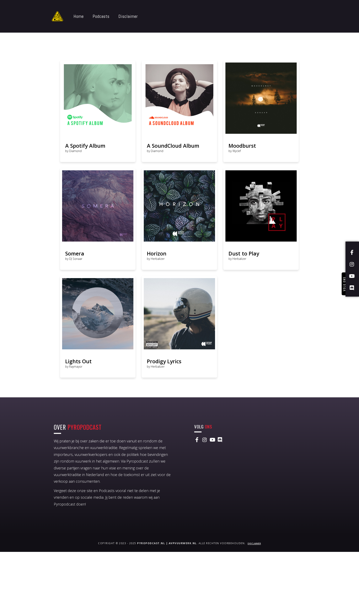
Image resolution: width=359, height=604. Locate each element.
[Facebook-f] (196, 439)
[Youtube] (212, 439)
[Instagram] (204, 439)
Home (79, 16)
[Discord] (219, 439)
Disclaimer (128, 16)
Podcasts (101, 16)
